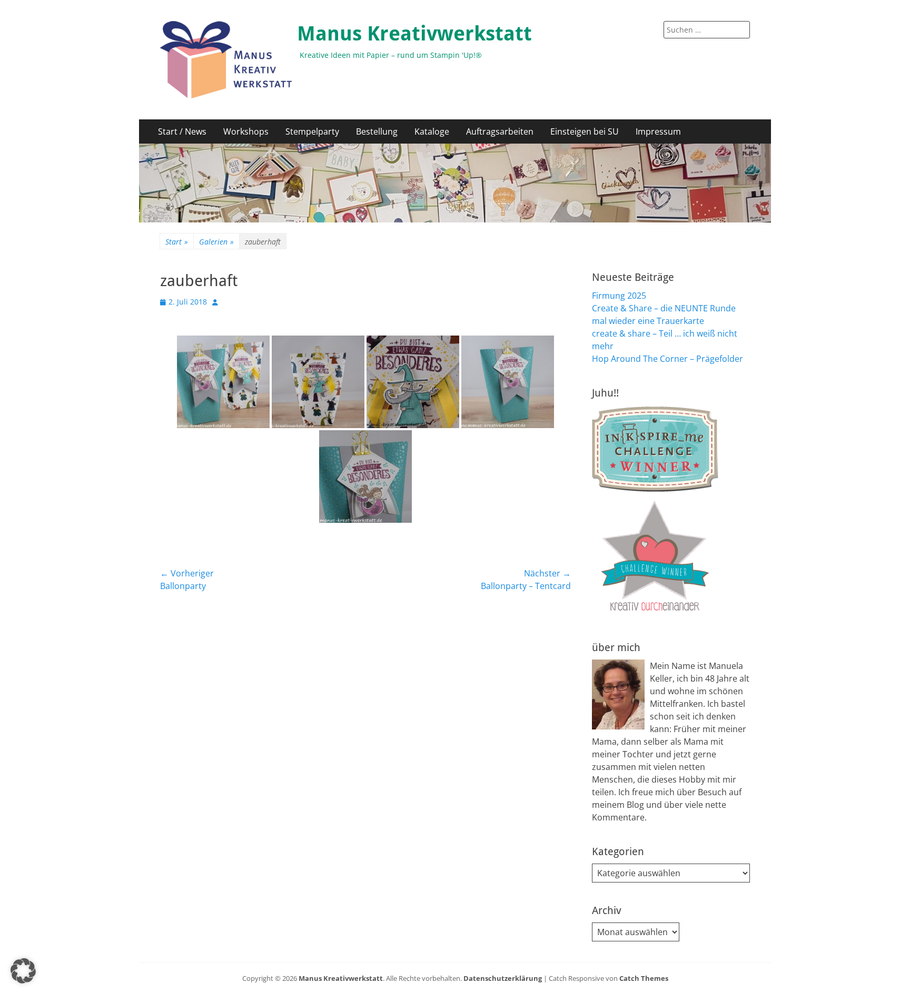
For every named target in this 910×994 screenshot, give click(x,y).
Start (176, 242)
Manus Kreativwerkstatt (414, 33)
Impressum (658, 131)
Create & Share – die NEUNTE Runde (664, 308)
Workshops (246, 131)
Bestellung (377, 131)
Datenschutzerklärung (502, 978)
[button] (23, 971)
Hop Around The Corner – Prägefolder (667, 358)
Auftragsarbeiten (499, 131)
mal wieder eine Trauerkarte (648, 321)
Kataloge (431, 131)
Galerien (216, 242)
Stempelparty (312, 131)
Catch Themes (643, 978)
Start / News (182, 131)
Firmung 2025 (619, 295)
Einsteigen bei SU (584, 131)
